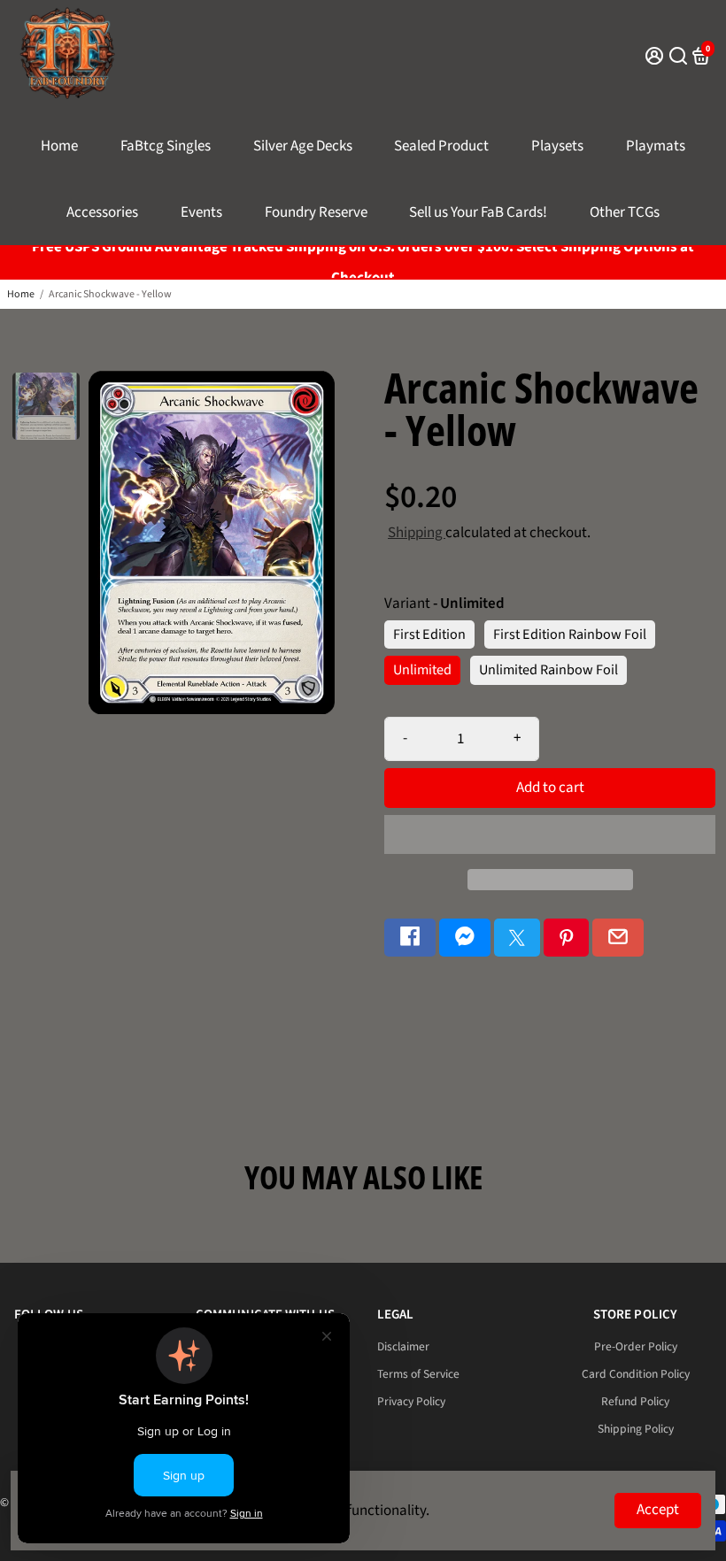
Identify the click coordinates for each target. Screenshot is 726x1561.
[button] (549, 834)
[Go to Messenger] (464, 938)
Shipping (416, 532)
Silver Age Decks (302, 146)
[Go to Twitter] (517, 938)
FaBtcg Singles (165, 146)
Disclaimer (403, 1346)
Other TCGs (625, 212)
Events (201, 212)
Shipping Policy (636, 1428)
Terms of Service (418, 1373)
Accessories (102, 212)
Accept (658, 1509)
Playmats (655, 146)
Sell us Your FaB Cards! (478, 212)
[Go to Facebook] (410, 938)
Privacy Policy (411, 1401)
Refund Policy (635, 1401)
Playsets (557, 146)
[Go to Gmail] (618, 938)
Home (59, 146)
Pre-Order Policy (635, 1346)
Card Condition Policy (636, 1373)
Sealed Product (441, 146)
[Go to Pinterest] (567, 938)
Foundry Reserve (316, 212)
